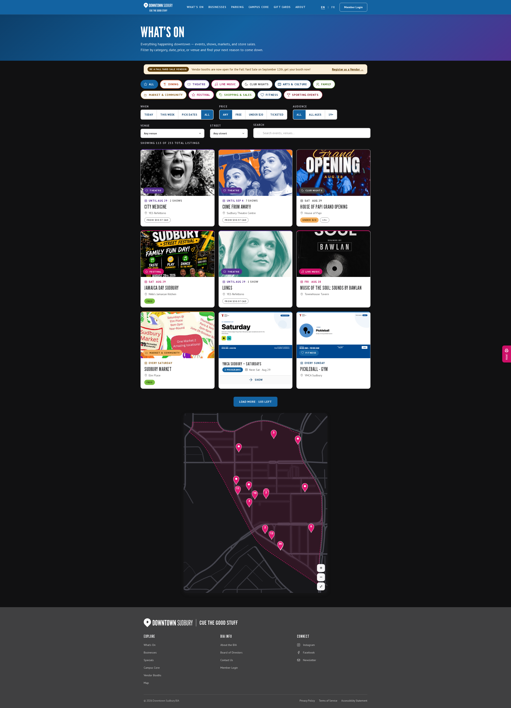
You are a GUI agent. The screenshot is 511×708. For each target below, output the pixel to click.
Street (215, 125)
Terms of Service (328, 700)
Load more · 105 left (255, 402)
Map (146, 683)
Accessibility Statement (354, 700)
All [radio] (207, 114)
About (300, 7)
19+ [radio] (331, 114)
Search (258, 125)
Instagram (309, 645)
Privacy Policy (307, 700)
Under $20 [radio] (256, 114)
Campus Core (259, 7)
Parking (237, 7)
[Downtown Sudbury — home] (158, 7)
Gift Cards (282, 7)
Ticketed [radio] (276, 114)
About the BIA (228, 645)
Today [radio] (148, 114)
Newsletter (309, 660)
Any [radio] (225, 114)
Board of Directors (231, 652)
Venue (145, 125)
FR (333, 7)
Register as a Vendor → (347, 69)
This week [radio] (167, 114)
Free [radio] (239, 114)
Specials (149, 660)
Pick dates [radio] (189, 114)
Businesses (217, 7)
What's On (195, 7)
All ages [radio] (315, 114)
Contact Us (226, 660)
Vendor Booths (152, 675)
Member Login (353, 7)
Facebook (309, 652)
